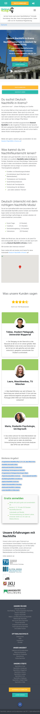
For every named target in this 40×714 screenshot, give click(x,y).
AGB (20, 638)
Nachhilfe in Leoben (20, 674)
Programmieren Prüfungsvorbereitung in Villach (15, 473)
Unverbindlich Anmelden (19, 689)
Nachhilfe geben (20, 92)
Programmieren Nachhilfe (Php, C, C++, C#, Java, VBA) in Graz (18, 461)
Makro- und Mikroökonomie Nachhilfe (20, 617)
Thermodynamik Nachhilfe (29, 476)
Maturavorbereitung (20, 652)
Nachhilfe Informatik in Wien (9, 464)
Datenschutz (20, 636)
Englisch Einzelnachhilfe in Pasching (11, 484)
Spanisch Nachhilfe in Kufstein (10, 481)
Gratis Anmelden (20, 3)
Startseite (4, 25)
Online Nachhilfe (20, 658)
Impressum (20, 640)
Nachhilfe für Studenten (20, 654)
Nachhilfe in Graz (20, 666)
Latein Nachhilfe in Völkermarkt (10, 490)
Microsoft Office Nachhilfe (20, 620)
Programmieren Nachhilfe (20, 624)
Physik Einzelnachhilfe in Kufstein (11, 476)
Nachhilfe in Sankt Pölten (20, 680)
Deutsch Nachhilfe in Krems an (11, 141)
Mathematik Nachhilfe (20, 618)
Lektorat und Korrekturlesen (20, 650)
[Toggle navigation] (34, 10)
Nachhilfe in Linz (20, 676)
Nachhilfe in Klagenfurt (20, 670)
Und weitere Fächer (20, 628)
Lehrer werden (20, 64)
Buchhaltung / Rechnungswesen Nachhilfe (13, 470)
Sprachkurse (20, 656)
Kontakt (20, 642)
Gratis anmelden (20, 87)
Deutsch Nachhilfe (20, 612)
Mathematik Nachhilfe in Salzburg (11, 487)
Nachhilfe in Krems (20, 672)
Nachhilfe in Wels (20, 682)
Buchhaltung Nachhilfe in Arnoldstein (12, 478)
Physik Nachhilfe (20, 622)
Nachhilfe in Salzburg (20, 678)
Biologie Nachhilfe (20, 609)
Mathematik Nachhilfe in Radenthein (12, 467)
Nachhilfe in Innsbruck (20, 668)
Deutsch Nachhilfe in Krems (18, 252)
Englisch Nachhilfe (20, 615)
